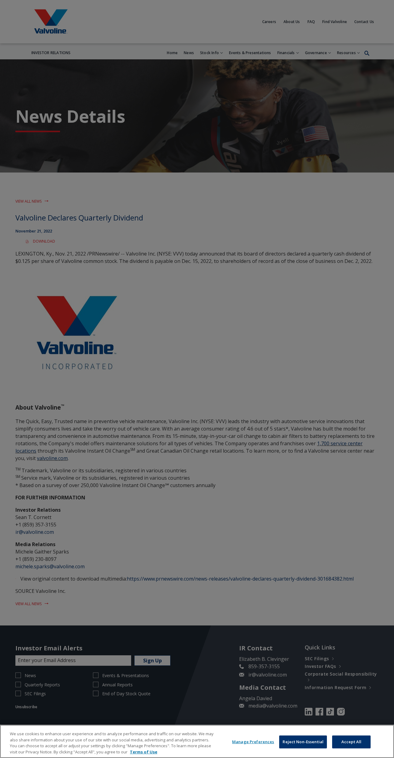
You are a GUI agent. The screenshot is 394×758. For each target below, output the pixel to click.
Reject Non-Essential (303, 741)
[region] (197, 741)
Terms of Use (143, 751)
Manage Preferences (253, 741)
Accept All (351, 741)
